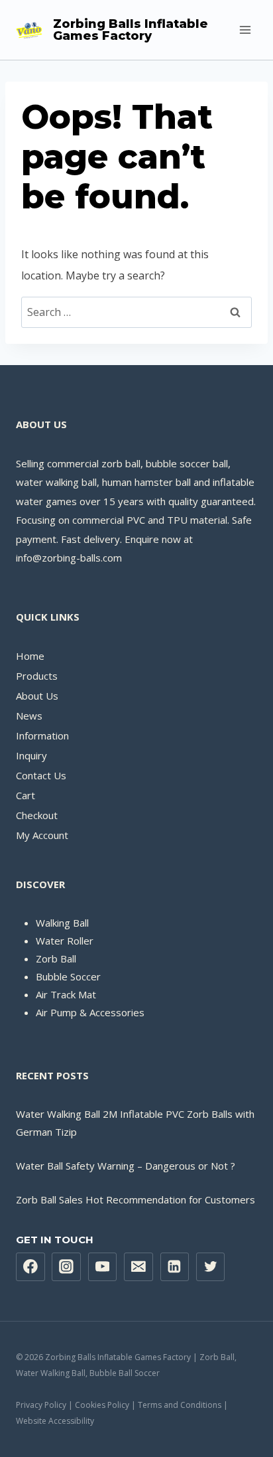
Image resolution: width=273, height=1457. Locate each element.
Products (37, 675)
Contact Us (41, 775)
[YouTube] (102, 1267)
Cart (25, 795)
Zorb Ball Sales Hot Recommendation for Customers (135, 1199)
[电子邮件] (138, 1267)
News (29, 715)
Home (30, 655)
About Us (37, 695)
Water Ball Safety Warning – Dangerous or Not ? (125, 1165)
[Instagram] (66, 1267)
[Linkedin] (175, 1267)
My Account (42, 835)
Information (42, 735)
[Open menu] (245, 29)
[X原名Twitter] (210, 1267)
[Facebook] (30, 1267)
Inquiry (31, 755)
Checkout (37, 815)
